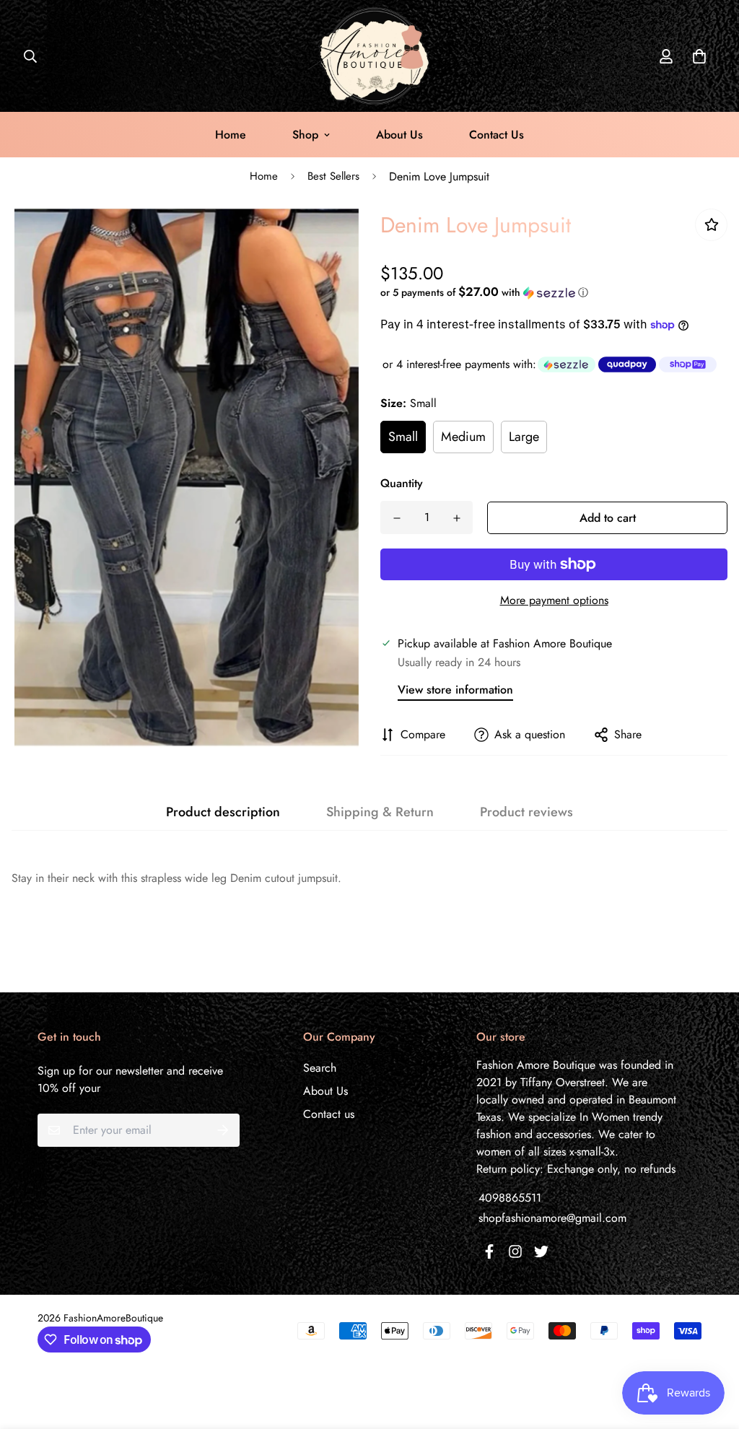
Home (230, 134)
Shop (305, 134)
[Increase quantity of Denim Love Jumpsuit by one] (456, 518)
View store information (455, 689)
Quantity (401, 483)
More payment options (554, 600)
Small (403, 436)
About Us (399, 134)
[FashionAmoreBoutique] (369, 56)
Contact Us (496, 134)
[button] (696, 56)
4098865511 (509, 1197)
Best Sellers (333, 176)
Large (524, 436)
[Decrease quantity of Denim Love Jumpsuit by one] (396, 518)
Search (319, 1067)
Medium (463, 436)
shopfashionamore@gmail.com (552, 1218)
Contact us (328, 1114)
